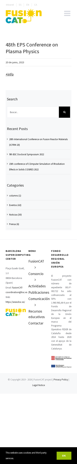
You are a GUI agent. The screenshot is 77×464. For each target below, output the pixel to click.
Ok (64, 455)
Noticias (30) (15, 214)
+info (10, 74)
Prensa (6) (14, 224)
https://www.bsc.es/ (15, 301)
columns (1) (15, 195)
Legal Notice (38, 385)
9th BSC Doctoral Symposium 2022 (26, 154)
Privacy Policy (61, 379)
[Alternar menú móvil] (67, 13)
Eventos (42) (15, 205)
